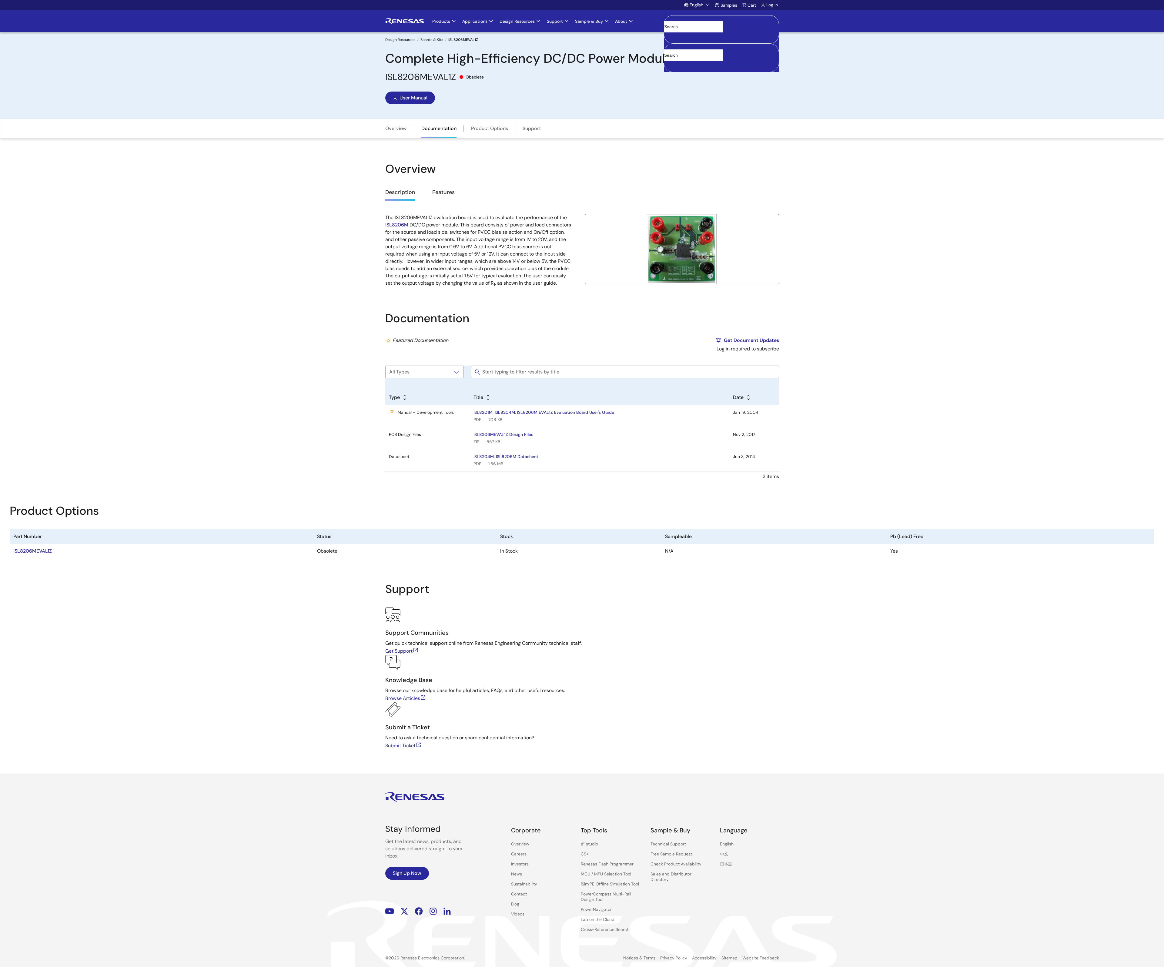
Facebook (419, 911)
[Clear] (669, 64)
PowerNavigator (596, 909)
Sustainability (524, 884)
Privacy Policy (673, 958)
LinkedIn (447, 911)
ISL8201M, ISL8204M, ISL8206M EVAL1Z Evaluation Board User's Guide (543, 412)
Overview (396, 128)
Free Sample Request (671, 854)
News (516, 874)
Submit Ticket (400, 745)
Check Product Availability (676, 864)
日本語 (726, 864)
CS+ (585, 854)
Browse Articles (402, 698)
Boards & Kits (431, 39)
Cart (752, 5)
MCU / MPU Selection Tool (606, 874)
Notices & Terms (639, 958)
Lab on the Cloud (597, 919)
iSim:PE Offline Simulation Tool (610, 884)
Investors (520, 864)
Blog (515, 904)
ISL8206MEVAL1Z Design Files (503, 434)
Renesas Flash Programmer (607, 864)
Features (443, 192)
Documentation (439, 128)
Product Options (489, 128)
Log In (772, 4)
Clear (669, 36)
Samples (729, 5)
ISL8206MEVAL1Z (32, 551)
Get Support (399, 651)
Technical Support (668, 844)
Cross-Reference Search (605, 929)
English (727, 844)
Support (532, 128)
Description (400, 192)
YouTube (389, 911)
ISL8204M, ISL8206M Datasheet (505, 456)
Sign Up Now (407, 873)
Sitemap (729, 958)
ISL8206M (396, 225)
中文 (724, 854)
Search (721, 21)
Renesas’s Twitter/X (404, 911)
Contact (519, 894)
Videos (517, 914)
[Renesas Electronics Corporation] (404, 21)
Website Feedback (760, 958)
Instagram (433, 911)
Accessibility (704, 958)
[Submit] (670, 46)
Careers (519, 854)
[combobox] (721, 58)
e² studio (589, 844)
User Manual (413, 98)
